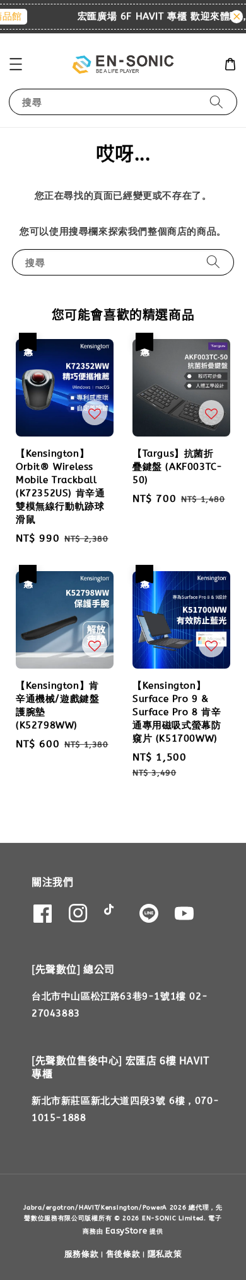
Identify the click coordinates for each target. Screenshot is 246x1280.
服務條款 (81, 1254)
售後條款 (123, 1254)
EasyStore (126, 1230)
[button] (16, 64)
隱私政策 (165, 1254)
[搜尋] (216, 101)
